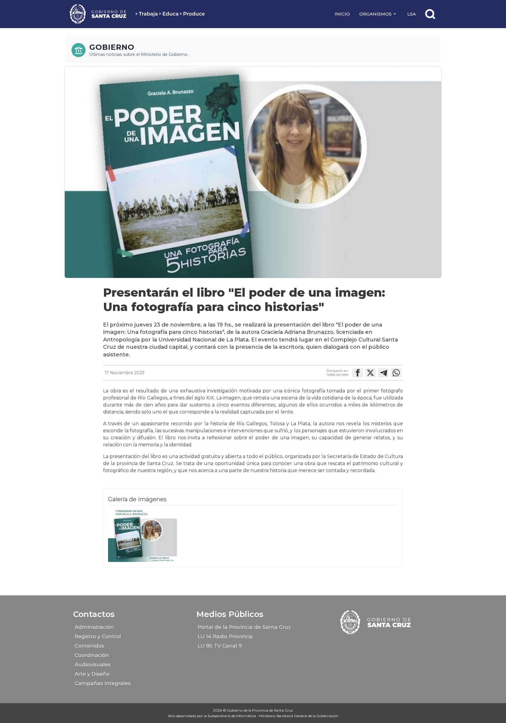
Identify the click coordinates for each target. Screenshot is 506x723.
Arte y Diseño (92, 674)
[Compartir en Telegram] (383, 372)
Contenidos (89, 645)
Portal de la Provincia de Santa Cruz (244, 627)
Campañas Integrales (103, 683)
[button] (379, 14)
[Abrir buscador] (430, 14)
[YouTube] (391, 643)
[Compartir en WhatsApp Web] (396, 372)
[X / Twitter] (381, 643)
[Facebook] (360, 643)
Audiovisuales (93, 664)
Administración (94, 627)
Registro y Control (98, 636)
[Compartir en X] (370, 372)
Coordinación (92, 655)
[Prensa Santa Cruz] (98, 14)
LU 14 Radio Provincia (225, 636)
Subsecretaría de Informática (232, 716)
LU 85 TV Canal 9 (220, 645)
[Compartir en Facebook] (357, 372)
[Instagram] (371, 643)
